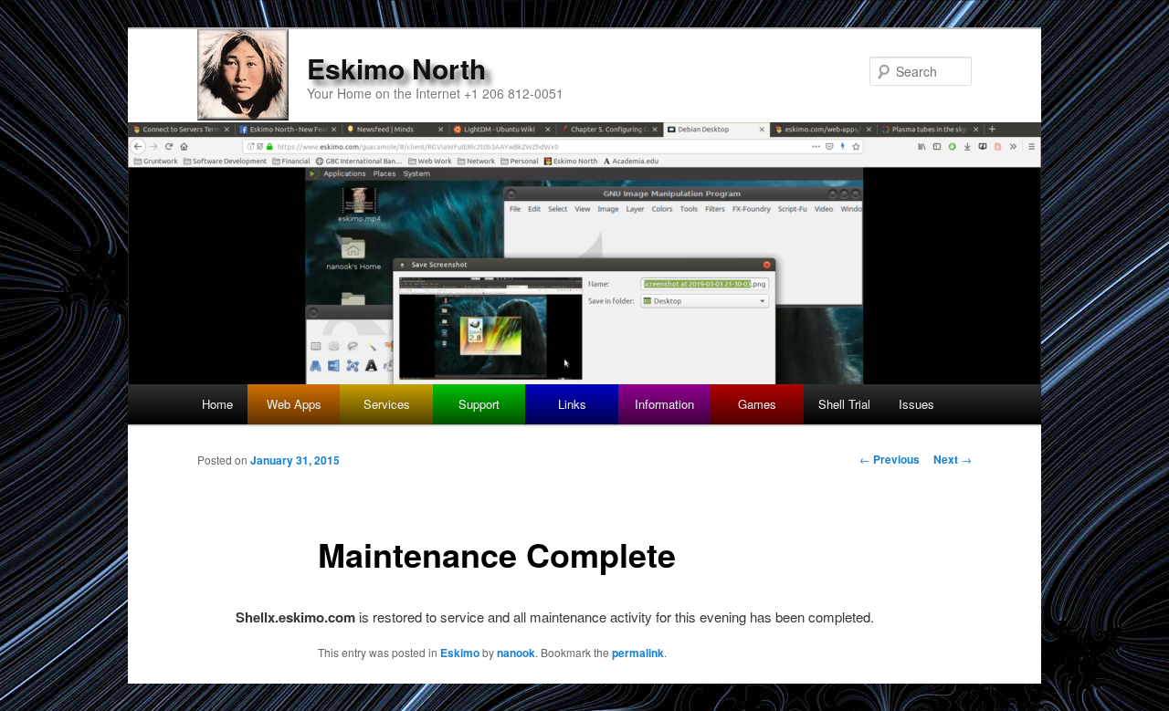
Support (479, 404)
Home (217, 404)
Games (757, 404)
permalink (638, 652)
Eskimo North (396, 68)
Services (386, 404)
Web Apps (294, 404)
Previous (889, 459)
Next (952, 459)
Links (572, 404)
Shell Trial (844, 404)
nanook (516, 652)
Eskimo (459, 652)
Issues (916, 404)
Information (664, 404)
